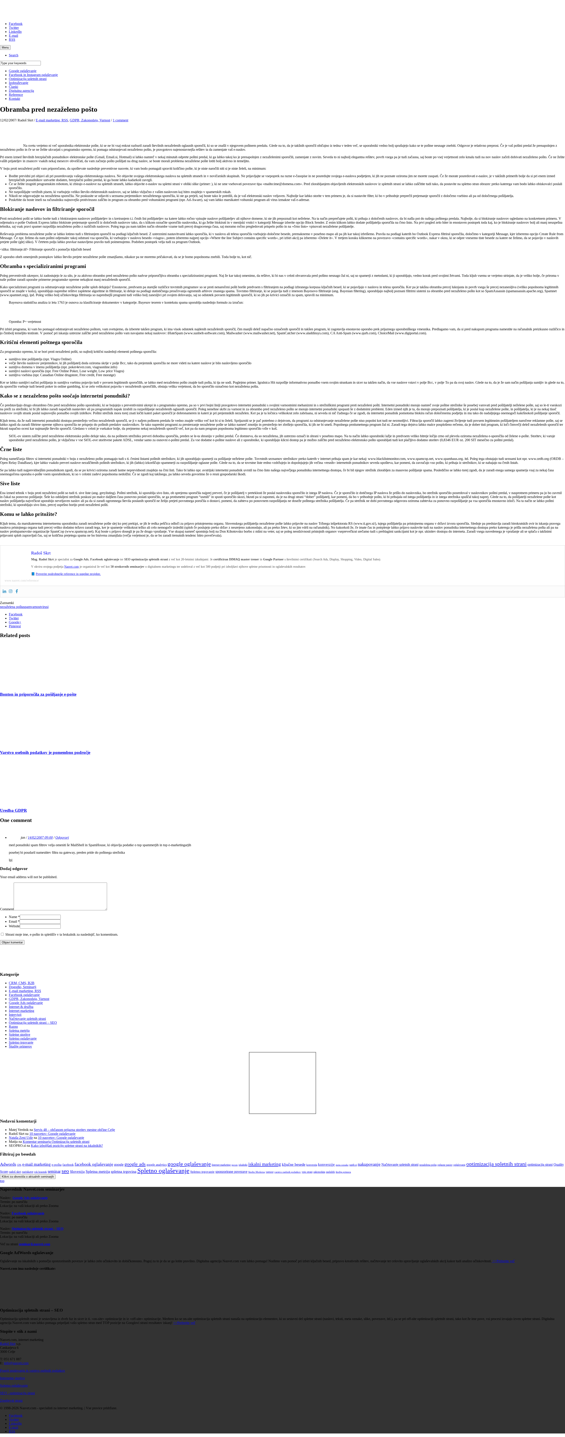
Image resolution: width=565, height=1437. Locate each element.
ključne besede (293, 1164)
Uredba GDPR (13, 810)
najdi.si (353, 1164)
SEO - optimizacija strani (17, 1393)
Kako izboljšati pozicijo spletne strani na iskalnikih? (67, 1145)
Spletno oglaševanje (23, 1038)
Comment (7, 909)
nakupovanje (369, 1164)
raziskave (27, 1171)
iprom (235, 1165)
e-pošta (57, 1164)
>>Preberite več (503, 1261)
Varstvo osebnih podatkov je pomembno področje (45, 752)
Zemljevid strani (11, 1400)
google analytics (157, 1164)
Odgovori (62, 837)
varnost (36, 607)
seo (65, 1171)
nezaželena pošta (11, 607)
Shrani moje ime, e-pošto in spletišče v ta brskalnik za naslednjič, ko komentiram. (61, 934)
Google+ (15, 622)
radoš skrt (15, 1171)
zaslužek (330, 1171)
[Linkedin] (4, 591)
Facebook (16, 24)
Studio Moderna (256, 1172)
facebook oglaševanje (94, 1164)
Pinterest (15, 626)
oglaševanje (459, 1164)
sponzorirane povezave (231, 1171)
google (119, 1164)
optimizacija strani (540, 1164)
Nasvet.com (71, 566)
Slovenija (77, 1171)
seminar (54, 1171)
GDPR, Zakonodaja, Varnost (90, 120)
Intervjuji (15, 1015)
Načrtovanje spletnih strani (27, 1019)
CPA (19, 1165)
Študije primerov (20, 1046)
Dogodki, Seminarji (22, 987)
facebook (68, 1164)
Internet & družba (21, 1007)
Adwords (8, 1164)
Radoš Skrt (7, 1344)
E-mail (13, 35)
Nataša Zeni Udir (21, 1138)
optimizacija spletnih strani (496, 1164)
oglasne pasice (444, 1164)
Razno (13, 1026)
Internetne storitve (12, 1378)
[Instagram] (11, 591)
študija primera (343, 1172)
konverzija (311, 1164)
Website (14, 926)
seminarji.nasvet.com (34, 1244)
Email (14, 921)
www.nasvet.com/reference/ (22, 580)
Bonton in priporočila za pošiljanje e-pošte (38, 694)
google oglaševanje (189, 1164)
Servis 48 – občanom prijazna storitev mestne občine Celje (74, 1130)
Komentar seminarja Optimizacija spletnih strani (56, 1141)
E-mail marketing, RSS (52, 120)
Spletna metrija (19, 1030)
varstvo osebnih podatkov (287, 1172)
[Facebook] (17, 591)
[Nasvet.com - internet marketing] (282, 1113)
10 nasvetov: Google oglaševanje (52, 1134)
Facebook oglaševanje (24, 995)
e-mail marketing (36, 1164)
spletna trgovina (123, 1171)
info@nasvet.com (16, 1363)
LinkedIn (15, 31)
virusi (45, 607)
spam (27, 607)
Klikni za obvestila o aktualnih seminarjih (28, 1176)
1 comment (120, 120)
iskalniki (243, 1164)
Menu (5, 47)
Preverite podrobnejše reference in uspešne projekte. (68, 574)
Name (14, 917)
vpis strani (307, 1171)
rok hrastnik (40, 1171)
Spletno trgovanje (21, 1042)
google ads (135, 1164)
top (2, 1181)
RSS (12, 39)
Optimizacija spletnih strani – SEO (33, 1022)
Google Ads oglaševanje (26, 1003)
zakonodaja (319, 1171)
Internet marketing (21, 1011)
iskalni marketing (264, 1164)
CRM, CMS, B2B (21, 983)
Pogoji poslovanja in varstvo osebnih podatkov (32, 1370)
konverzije (326, 1164)
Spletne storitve (19, 1034)
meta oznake (342, 1165)
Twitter (14, 28)
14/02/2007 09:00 (40, 837)
